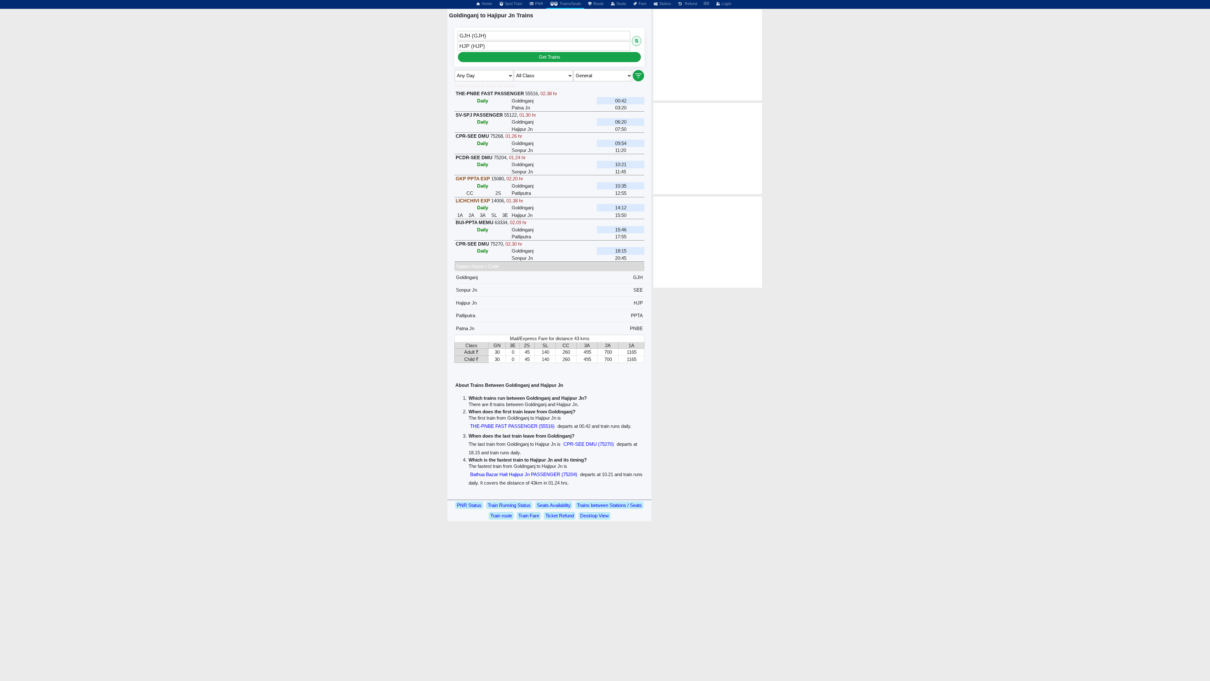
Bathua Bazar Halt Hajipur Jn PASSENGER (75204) (523, 474)
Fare (642, 4)
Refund (690, 4)
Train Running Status (509, 505)
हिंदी (706, 4)
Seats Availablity (554, 505)
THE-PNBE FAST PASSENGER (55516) (512, 426)
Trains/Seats (570, 4)
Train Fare (528, 515)
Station (664, 4)
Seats (620, 4)
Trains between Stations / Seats (609, 505)
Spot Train (513, 4)
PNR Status (469, 505)
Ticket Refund (559, 515)
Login (726, 4)
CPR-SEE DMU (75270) (588, 444)
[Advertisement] (708, 55)
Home (486, 4)
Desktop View (594, 515)
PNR (538, 4)
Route (598, 4)
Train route (501, 515)
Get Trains (549, 57)
